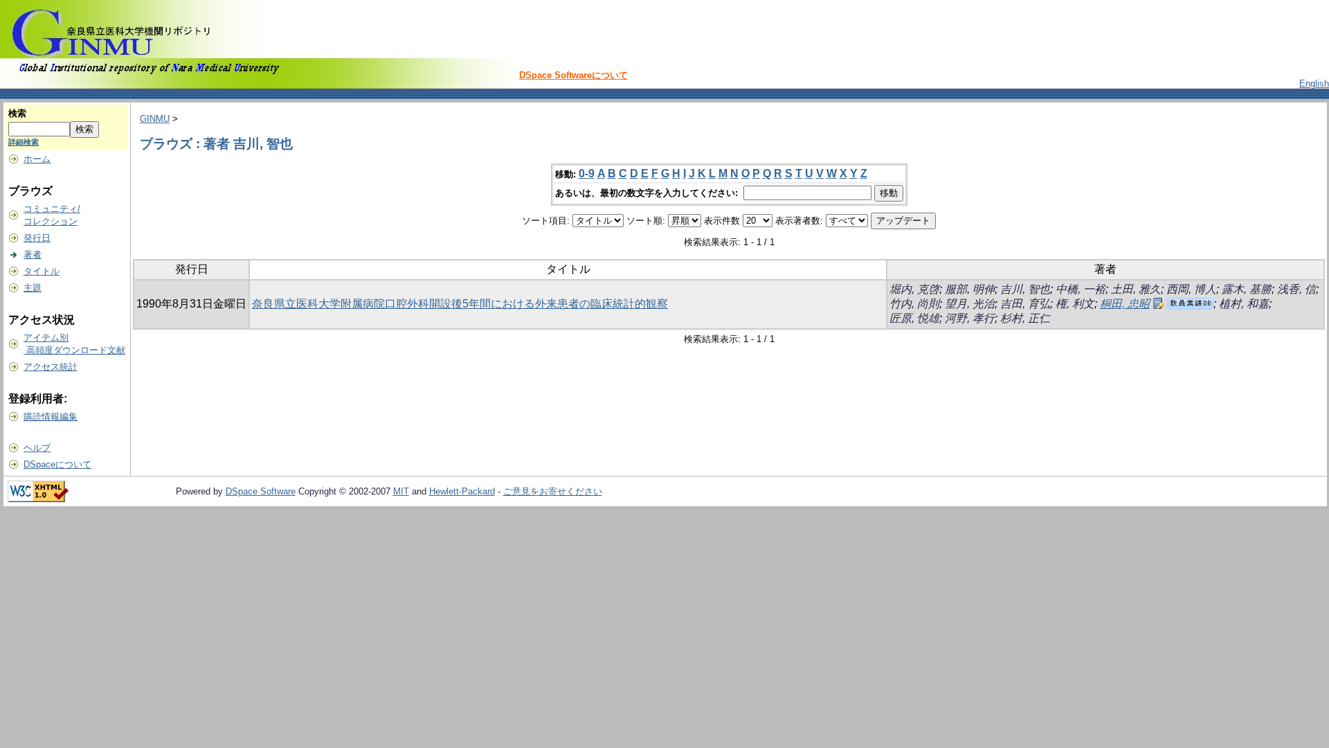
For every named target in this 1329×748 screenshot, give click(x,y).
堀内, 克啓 (914, 289)
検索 (17, 113)
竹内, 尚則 (914, 304)
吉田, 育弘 (1025, 304)
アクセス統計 (51, 367)
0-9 (587, 173)
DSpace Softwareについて (573, 75)
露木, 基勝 (1247, 289)
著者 (33, 254)
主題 (33, 288)
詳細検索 (23, 142)
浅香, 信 (1296, 289)
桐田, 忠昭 (1125, 304)
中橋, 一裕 (1080, 289)
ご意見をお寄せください (552, 491)
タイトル (42, 271)
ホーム (37, 159)
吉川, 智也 (1025, 289)
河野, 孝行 (970, 318)
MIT (401, 491)
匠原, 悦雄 (914, 318)
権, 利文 (1075, 304)
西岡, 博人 (1191, 289)
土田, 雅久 (1136, 289)
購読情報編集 (51, 416)
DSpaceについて (57, 464)
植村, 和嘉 (1244, 304)
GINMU (155, 119)
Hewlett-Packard (462, 491)
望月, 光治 (970, 304)
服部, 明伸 (970, 289)
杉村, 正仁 (1025, 318)
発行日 (37, 238)
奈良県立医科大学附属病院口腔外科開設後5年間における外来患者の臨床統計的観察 (460, 304)
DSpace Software (261, 491)
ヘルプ (37, 448)
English (1314, 83)
